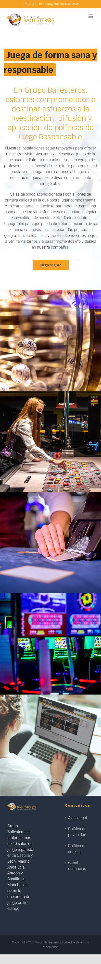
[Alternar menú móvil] (91, 16)
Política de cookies (77, 849)
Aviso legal (77, 818)
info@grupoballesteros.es (62, 4)
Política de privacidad (77, 832)
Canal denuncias (77, 865)
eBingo (13, 908)
